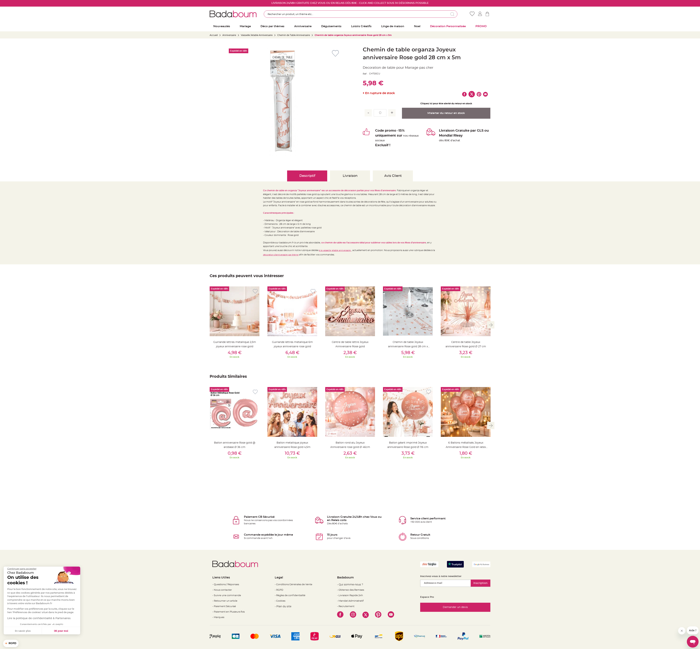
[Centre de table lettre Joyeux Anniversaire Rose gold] (350, 311)
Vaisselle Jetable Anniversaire (257, 35)
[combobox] (360, 14)
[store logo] (233, 14)
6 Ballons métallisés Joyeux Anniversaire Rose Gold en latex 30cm (466, 447)
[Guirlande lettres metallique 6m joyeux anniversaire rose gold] (292, 311)
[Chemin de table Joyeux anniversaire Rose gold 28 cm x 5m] (408, 311)
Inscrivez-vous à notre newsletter (440, 576)
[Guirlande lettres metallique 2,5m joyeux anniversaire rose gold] (234, 311)
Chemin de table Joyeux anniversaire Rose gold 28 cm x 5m (408, 346)
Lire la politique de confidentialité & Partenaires (39, 618)
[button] (11, 643)
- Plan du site (283, 606)
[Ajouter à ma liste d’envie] (255, 291)
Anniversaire (229, 35)
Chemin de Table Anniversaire (293, 35)
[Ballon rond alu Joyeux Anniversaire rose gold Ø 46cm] (350, 412)
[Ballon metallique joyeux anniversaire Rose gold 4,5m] (292, 412)
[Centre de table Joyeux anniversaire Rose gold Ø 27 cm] (466, 311)
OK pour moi (61, 630)
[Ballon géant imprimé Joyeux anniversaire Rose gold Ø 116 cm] (408, 412)
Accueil (214, 35)
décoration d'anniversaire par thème (281, 255)
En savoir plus (23, 630)
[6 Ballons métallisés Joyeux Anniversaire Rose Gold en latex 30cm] (466, 412)
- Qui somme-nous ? (350, 584)
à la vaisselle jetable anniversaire (335, 250)
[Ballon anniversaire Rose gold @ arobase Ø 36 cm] (234, 412)
